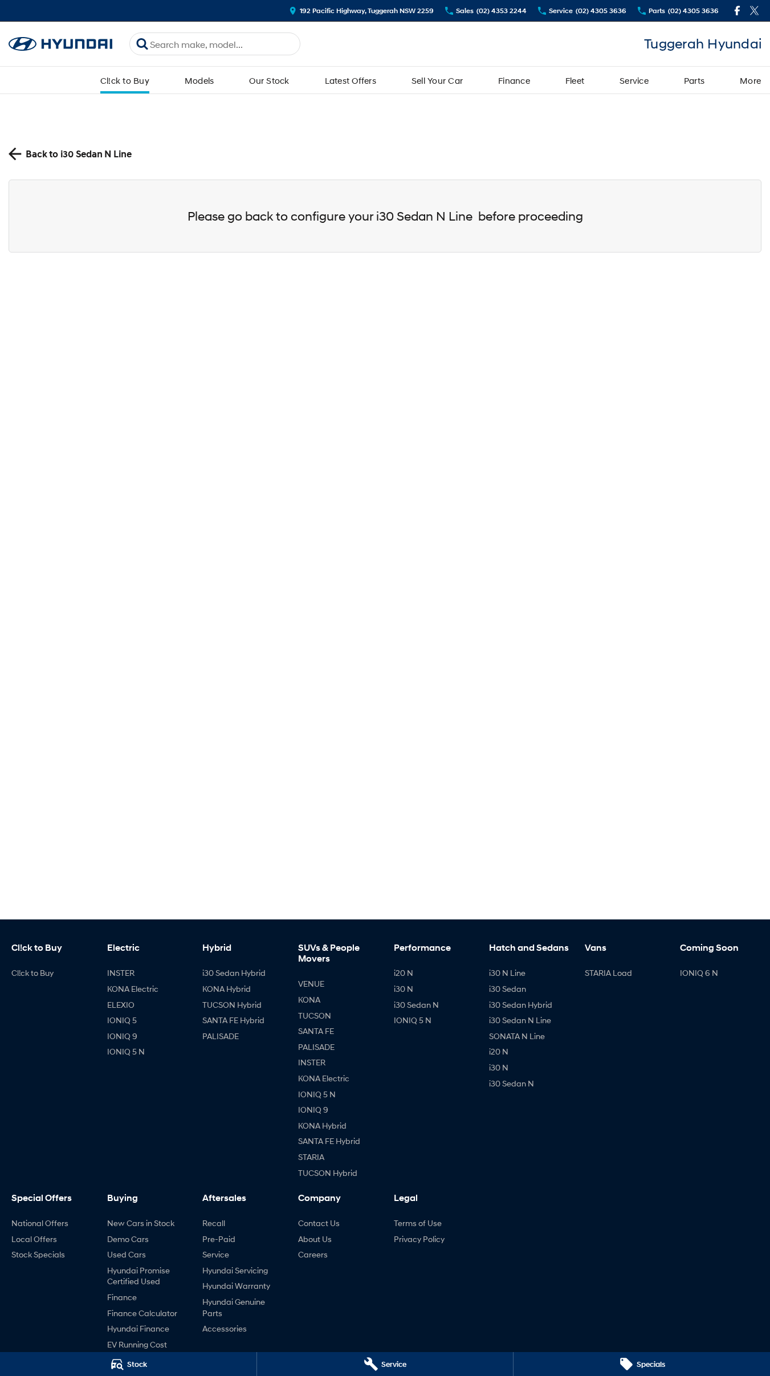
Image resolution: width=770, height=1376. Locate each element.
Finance (514, 80)
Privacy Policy (419, 1239)
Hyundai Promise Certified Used (138, 1276)
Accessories (224, 1328)
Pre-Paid (218, 1239)
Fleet (574, 80)
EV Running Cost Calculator (137, 1350)
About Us (315, 1239)
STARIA (311, 1157)
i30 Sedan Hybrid (234, 973)
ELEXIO (121, 1004)
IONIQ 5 (122, 1020)
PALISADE (220, 1036)
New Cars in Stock (140, 1223)
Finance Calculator (142, 1313)
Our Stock (269, 80)
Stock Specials (38, 1254)
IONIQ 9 (122, 1036)
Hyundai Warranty (236, 1285)
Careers (313, 1254)
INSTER (121, 973)
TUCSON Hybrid (232, 1004)
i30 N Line (507, 973)
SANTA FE (316, 1031)
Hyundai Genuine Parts (233, 1307)
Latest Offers (350, 80)
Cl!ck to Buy (124, 80)
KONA (309, 999)
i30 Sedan (507, 989)
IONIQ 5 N (126, 1051)
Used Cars (126, 1254)
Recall (213, 1223)
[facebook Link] (737, 10)
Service (634, 80)
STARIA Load (608, 973)
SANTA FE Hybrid (233, 1020)
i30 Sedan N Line (520, 1020)
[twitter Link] (754, 10)
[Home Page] (60, 44)
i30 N (403, 989)
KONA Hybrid (226, 989)
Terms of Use (418, 1223)
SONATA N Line (517, 1036)
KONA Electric (132, 989)
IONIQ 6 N (699, 973)
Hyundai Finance (138, 1328)
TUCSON (314, 1015)
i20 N (403, 973)
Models (199, 80)
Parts (694, 80)
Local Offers (34, 1239)
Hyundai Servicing (235, 1270)
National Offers (39, 1223)
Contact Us (319, 1223)
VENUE (311, 983)
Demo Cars (128, 1239)
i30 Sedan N (416, 1004)
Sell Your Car (437, 80)
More (750, 80)
